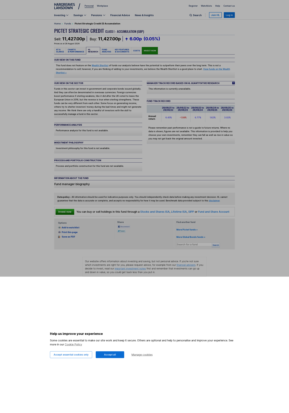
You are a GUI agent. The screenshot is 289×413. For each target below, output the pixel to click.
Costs (136, 51)
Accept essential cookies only (71, 354)
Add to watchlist (70, 227)
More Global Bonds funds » (190, 237)
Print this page (70, 232)
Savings (78, 15)
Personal (89, 6)
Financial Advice (120, 15)
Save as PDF (68, 237)
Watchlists (206, 6)
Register (193, 6)
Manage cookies (142, 354)
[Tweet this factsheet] (121, 230)
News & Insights (144, 15)
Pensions (96, 15)
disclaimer (214, 200)
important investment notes (130, 268)
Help (217, 6)
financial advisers (186, 264)
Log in (229, 15)
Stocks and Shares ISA (155, 211)
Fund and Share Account (213, 211)
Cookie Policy (73, 344)
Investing (59, 15)
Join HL (215, 15)
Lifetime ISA (178, 211)
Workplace (102, 6)
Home (57, 23)
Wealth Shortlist (100, 65)
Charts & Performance (76, 50)
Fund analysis (106, 50)
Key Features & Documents (122, 50)
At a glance (60, 50)
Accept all (110, 354)
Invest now (150, 51)
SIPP (191, 211)
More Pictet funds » (187, 229)
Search (197, 15)
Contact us (229, 6)
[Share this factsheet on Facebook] (123, 226)
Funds (67, 23)
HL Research (93, 50)
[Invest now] (65, 211)
